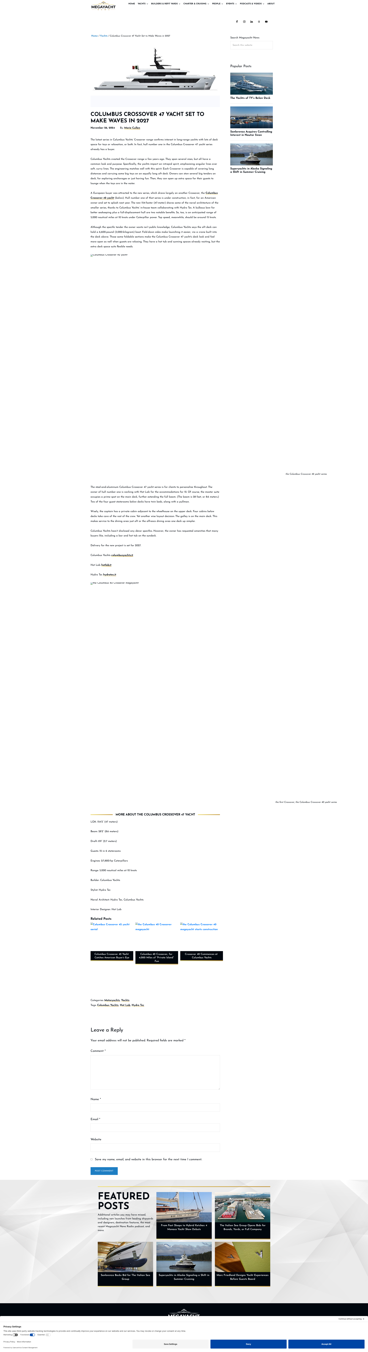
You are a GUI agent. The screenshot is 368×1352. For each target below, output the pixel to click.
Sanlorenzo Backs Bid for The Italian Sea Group (125, 1277)
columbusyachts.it (122, 555)
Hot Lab (125, 1005)
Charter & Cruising (194, 4)
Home (131, 4)
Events (230, 4)
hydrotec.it (109, 575)
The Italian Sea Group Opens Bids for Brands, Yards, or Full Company (243, 1227)
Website (96, 1139)
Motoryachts (112, 1000)
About (271, 4)
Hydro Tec (138, 1005)
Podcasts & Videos (251, 4)
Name (96, 1099)
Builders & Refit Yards (164, 4)
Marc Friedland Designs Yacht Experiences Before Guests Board (243, 1277)
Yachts (141, 4)
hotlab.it (106, 565)
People (216, 4)
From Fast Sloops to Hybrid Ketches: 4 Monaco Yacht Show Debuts (184, 1227)
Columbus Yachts (107, 1005)
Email (95, 1119)
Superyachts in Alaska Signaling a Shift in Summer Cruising (184, 1277)
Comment (98, 1051)
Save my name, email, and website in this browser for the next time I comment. (148, 1159)
